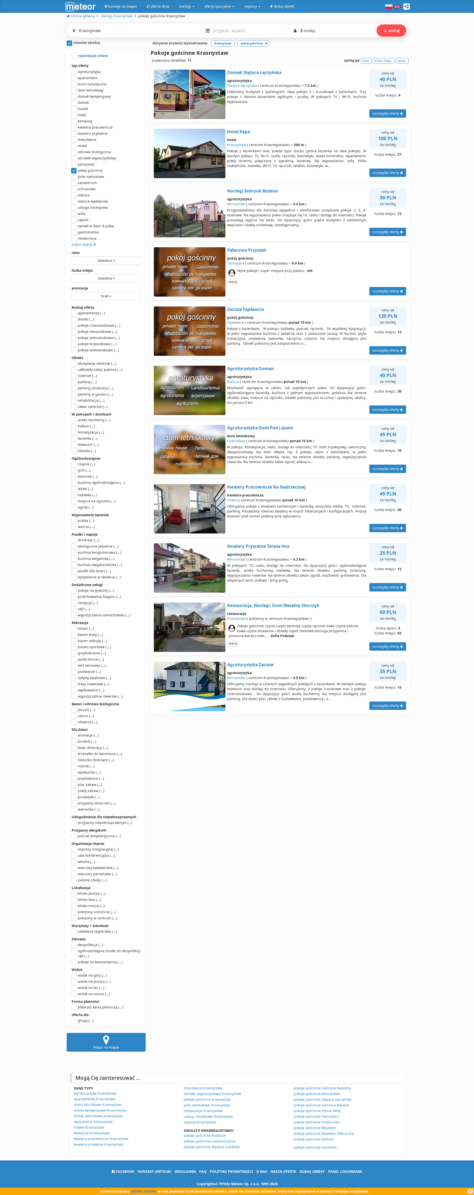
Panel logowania (345, 1171)
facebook (124, 1171)
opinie (401, 60)
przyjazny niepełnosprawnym (105, 822)
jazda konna (91, 659)
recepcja (88, 602)
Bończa (233, 381)
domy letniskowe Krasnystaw (97, 1104)
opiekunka (89, 772)
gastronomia (88, 232)
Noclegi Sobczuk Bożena (252, 191)
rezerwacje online (92, 55)
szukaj (393, 30)
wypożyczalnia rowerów (100, 696)
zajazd (83, 219)
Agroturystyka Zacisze (250, 664)
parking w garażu (95, 394)
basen (86, 628)
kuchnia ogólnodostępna (101, 482)
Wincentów (236, 204)
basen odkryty (92, 640)
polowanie (89, 671)
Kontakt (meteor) (154, 1171)
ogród (86, 507)
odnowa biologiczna (94, 152)
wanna (86, 526)
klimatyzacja (91, 432)
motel (82, 145)
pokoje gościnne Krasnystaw (207, 1099)
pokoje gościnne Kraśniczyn (317, 1122)
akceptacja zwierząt (97, 363)
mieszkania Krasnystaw (203, 1088)
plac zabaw (90, 784)
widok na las (91, 987)
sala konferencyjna (96, 855)
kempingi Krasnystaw (91, 1133)
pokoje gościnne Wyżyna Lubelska (212, 1146)
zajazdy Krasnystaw (200, 1122)
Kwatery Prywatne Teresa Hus (258, 546)
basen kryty (90, 634)
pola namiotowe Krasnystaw (207, 1105)
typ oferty (80, 65)
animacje (88, 735)
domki (86, 319)
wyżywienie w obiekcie (99, 577)
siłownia (87, 722)
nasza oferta (283, 1171)
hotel (82, 115)
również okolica (86, 42)
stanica (84, 195)
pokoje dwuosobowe (97, 331)
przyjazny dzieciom (96, 803)
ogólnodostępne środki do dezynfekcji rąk (109, 953)
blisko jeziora (91, 893)
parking (87, 381)
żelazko (87, 450)
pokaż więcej (83, 244)
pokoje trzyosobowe (97, 343)
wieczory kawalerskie (98, 867)
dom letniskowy (90, 90)
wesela (86, 861)
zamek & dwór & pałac (96, 226)
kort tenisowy (92, 665)
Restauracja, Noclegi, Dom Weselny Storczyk (273, 605)
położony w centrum (97, 918)
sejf (84, 609)
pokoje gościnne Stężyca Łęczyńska (323, 1099)
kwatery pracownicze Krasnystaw (101, 1138)
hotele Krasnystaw (89, 1127)
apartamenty (91, 313)
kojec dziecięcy (93, 747)
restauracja (87, 238)
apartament (87, 78)
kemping (85, 121)
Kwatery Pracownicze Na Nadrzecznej (266, 487)
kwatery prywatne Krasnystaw (98, 1144)
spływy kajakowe (94, 677)
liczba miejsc (82, 270)
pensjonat (86, 164)
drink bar (88, 540)
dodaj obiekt (312, 1171)
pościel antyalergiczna (99, 836)
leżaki (85, 488)
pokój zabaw (91, 790)
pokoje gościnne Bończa (314, 1139)
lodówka (87, 495)
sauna (86, 715)
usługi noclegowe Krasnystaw (208, 1116)
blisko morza (91, 905)
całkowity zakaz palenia (100, 369)
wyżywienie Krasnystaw (93, 1121)
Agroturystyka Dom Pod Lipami (260, 428)
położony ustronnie (97, 912)
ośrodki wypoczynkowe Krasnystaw (212, 1093)
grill (84, 470)
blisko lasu (89, 899)
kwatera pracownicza (95, 127)
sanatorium (87, 182)
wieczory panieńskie (97, 874)
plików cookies (144, 1191)
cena (75, 252)
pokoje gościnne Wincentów (317, 1093)
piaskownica (91, 778)
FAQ (202, 1171)
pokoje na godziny (96, 590)
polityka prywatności (231, 1171)
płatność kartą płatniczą (100, 1007)
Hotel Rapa (238, 131)
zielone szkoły (92, 880)
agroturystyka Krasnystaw (95, 1093)
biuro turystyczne (92, 84)
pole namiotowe (91, 176)
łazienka (87, 438)
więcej (233, 282)
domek (83, 102)
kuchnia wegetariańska (100, 564)
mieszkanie (87, 139)
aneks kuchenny (94, 419)
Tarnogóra (235, 263)
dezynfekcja (90, 944)
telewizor (88, 444)
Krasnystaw (236, 144)
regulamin (185, 1171)
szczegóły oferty (386, 113)
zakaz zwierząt (93, 406)
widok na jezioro (94, 981)
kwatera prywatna (92, 133)
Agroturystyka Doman (250, 368)
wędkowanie (91, 690)
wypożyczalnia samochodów (104, 615)
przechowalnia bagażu (99, 596)
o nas (261, 1171)
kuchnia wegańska (96, 558)
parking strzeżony (95, 388)
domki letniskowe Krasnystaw (98, 1116)
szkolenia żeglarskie (97, 931)
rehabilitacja (91, 400)
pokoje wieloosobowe (98, 350)
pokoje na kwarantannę (100, 962)
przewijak (88, 797)
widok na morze (94, 993)
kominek (88, 476)
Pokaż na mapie (106, 1047)
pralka (86, 520)
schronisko (87, 189)
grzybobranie (92, 653)
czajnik (86, 464)
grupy (86, 1020)
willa (81, 213)
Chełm (232, 500)
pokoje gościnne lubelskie (315, 1147)
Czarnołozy (236, 440)
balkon (86, 426)
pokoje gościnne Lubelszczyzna (209, 1141)
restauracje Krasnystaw (203, 1110)
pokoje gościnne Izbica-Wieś (317, 1110)
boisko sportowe (94, 647)
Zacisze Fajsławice (245, 309)
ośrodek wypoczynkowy (97, 158)
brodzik (87, 741)
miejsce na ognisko (96, 501)
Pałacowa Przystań (246, 250)
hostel (83, 108)
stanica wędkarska (93, 201)
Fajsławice (235, 322)
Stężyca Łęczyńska (242, 85)
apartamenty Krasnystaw (94, 1099)
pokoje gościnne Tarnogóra (316, 1116)
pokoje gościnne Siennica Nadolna (322, 1088)
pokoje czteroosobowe (99, 325)
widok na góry (92, 975)
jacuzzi (86, 709)
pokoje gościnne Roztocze (205, 1135)
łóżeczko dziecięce (96, 760)
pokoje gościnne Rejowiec (315, 1127)
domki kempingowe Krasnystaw (100, 1110)
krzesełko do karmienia (100, 753)
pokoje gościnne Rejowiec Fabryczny (324, 1133)
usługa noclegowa (93, 207)
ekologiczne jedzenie (98, 546)
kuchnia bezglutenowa (99, 552)
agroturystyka (89, 71)
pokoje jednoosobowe (98, 337)
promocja (80, 288)
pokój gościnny (90, 170)
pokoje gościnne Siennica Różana (321, 1105)
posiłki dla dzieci (94, 571)
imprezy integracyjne (98, 849)
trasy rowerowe (93, 684)
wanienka (88, 809)
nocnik (86, 766)
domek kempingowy (94, 96)
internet (87, 375)
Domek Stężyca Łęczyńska (254, 72)
